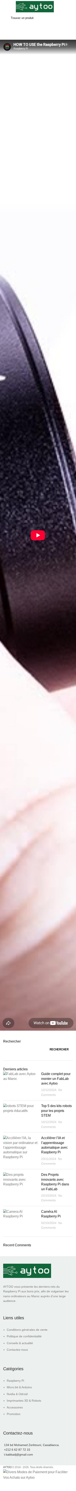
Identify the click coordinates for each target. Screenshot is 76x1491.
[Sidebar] (5, 1485)
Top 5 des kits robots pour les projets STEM (56, 1110)
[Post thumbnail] (20, 1084)
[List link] (38, 1332)
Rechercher (12, 1041)
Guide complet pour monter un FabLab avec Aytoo (56, 1078)
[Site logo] (35, 6)
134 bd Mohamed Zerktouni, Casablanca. (32, 1445)
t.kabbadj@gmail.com (18, 1454)
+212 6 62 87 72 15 (17, 1449)
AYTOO (7, 1467)
